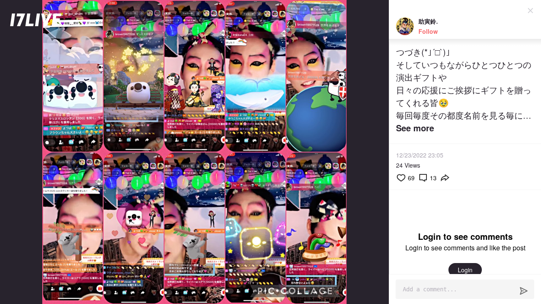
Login (465, 270)
